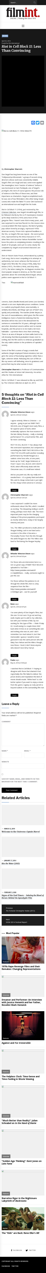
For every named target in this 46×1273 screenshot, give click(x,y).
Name (5, 751)
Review (5, 36)
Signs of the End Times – (23, 896)
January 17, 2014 (10, 860)
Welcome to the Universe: (21, 832)
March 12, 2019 (9, 829)
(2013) (11, 863)
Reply (14, 490)
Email (27, 751)
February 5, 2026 (10, 892)
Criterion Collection (9, 212)
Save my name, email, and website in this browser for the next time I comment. (20, 780)
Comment (6, 721)
